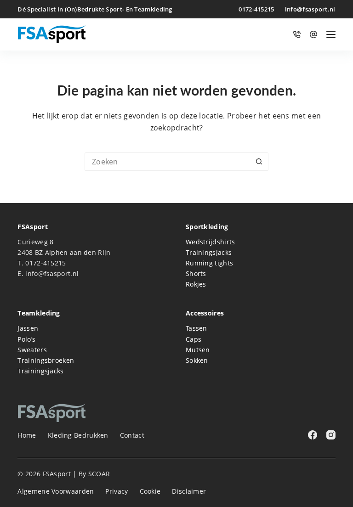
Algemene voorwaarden (55, 491)
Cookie (150, 491)
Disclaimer (189, 491)
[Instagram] (331, 434)
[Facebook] (312, 434)
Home (26, 435)
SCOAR (99, 473)
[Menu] (331, 34)
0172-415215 (256, 9)
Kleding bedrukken (78, 435)
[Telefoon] (297, 34)
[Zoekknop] (259, 161)
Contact (132, 435)
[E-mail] (313, 34)
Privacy (116, 491)
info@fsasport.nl (310, 9)
